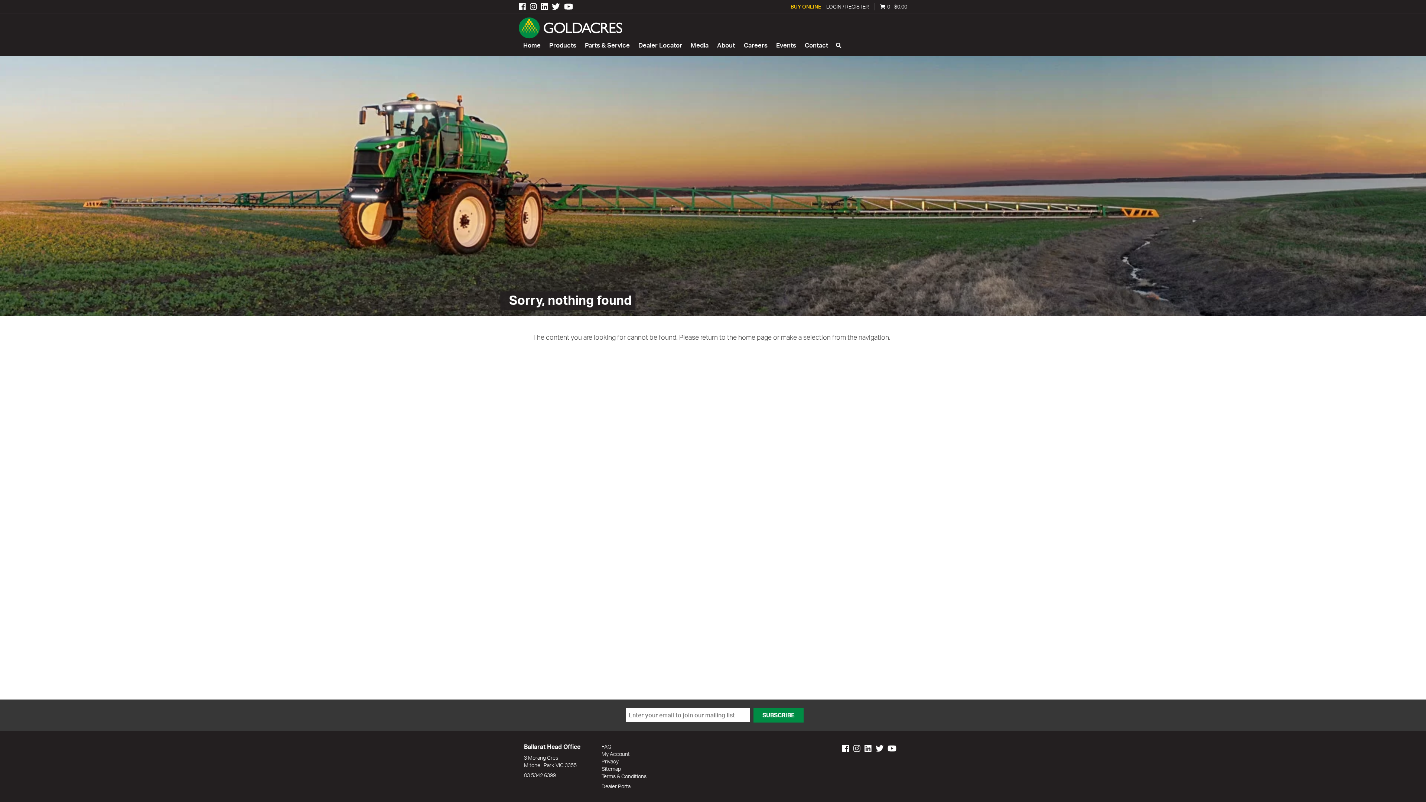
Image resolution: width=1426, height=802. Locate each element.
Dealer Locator (660, 45)
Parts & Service (607, 45)
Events (786, 45)
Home (532, 45)
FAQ (607, 746)
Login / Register (847, 6)
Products (562, 45)
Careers (756, 45)
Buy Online (806, 6)
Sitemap (611, 769)
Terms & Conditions (624, 776)
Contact (816, 45)
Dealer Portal (617, 786)
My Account (616, 754)
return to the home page (736, 337)
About (726, 45)
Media (700, 45)
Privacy (610, 761)
